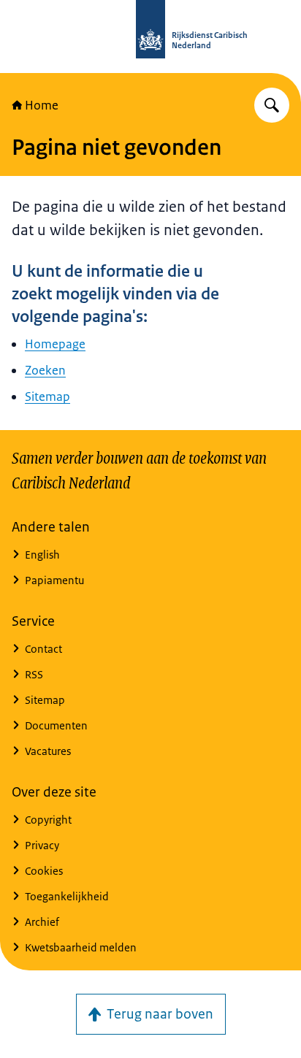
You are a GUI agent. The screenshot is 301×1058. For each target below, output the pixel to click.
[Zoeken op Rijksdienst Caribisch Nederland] (271, 105)
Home (41, 105)
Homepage (55, 344)
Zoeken (45, 370)
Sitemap (47, 396)
